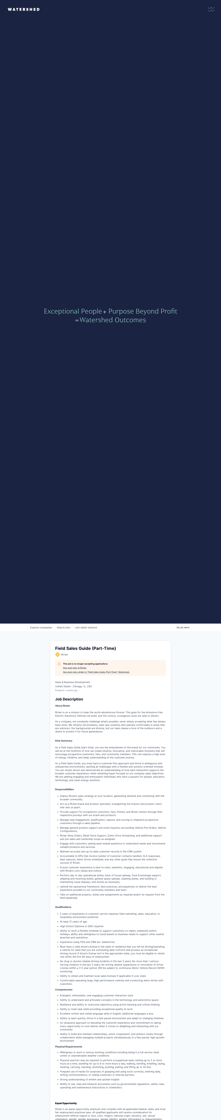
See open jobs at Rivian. (75, 668)
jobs (63, 627)
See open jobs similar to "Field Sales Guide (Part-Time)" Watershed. (96, 672)
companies (41, 627)
